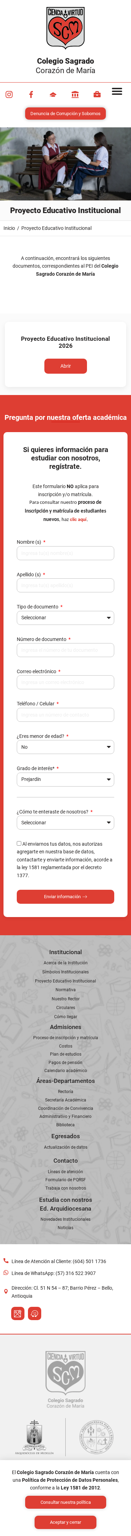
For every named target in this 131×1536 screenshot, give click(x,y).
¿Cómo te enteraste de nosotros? (53, 812)
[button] (117, 91)
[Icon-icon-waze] (34, 1313)
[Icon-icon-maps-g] (17, 1313)
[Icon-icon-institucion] (53, 94)
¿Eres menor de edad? (41, 736)
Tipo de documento (38, 607)
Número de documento (42, 639)
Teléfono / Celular (36, 703)
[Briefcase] (97, 94)
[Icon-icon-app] (75, 94)
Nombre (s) (29, 542)
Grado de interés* (36, 768)
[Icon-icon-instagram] (9, 94)
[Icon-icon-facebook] (31, 94)
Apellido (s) (29, 574)
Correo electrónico (37, 671)
